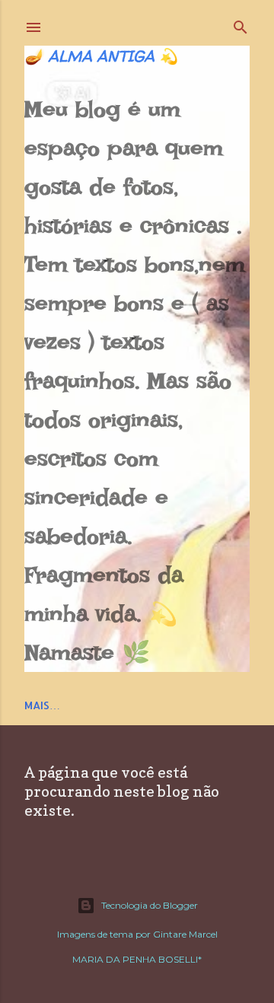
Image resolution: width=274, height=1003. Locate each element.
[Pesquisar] (240, 24)
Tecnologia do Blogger (149, 905)
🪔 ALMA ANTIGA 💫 (101, 56)
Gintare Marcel (185, 934)
